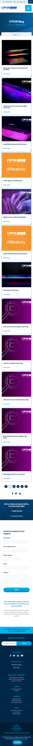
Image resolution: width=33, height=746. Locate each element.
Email (5, 564)
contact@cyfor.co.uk (21, 1)
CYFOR (9, 8)
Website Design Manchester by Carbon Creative (16, 733)
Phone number (8, 555)
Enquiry (6, 572)
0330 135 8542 (20, 631)
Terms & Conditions (16, 728)
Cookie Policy (16, 730)
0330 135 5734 (9, 1)
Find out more (24, 738)
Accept (17, 742)
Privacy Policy (16, 726)
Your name (7, 538)
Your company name (10, 546)
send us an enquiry (17, 516)
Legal (16, 724)
